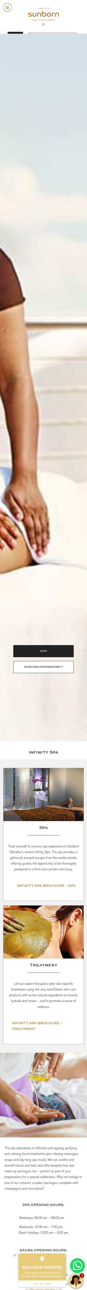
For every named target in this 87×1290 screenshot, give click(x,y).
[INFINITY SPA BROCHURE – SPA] (14, 886)
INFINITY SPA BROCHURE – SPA (46, 886)
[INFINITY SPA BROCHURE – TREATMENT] (9, 1026)
